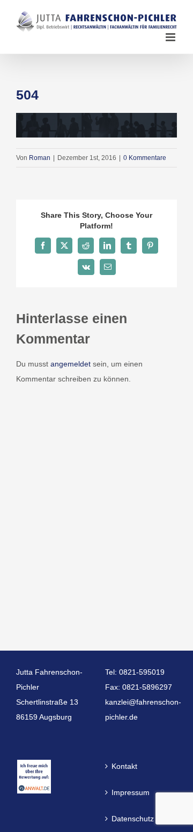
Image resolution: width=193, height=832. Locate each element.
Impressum (131, 792)
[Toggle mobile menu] (171, 37)
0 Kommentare (144, 158)
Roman (39, 158)
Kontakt (124, 766)
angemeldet (70, 364)
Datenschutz (133, 818)
